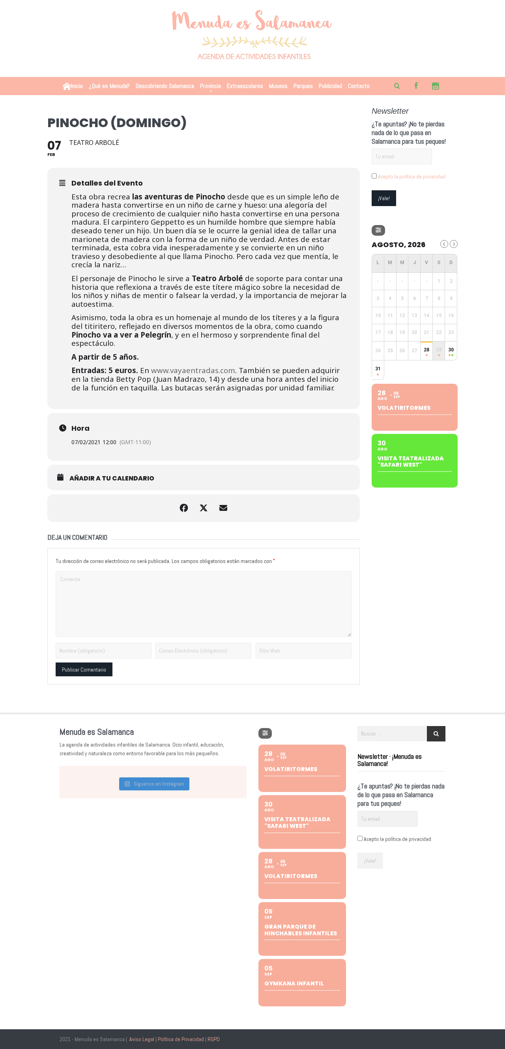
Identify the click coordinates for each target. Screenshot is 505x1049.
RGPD (214, 1039)
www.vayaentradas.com (193, 370)
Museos (278, 86)
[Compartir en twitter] (203, 508)
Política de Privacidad (181, 1039)
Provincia (210, 86)
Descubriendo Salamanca (165, 86)
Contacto (359, 86)
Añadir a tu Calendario (111, 478)
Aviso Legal (141, 1039)
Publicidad (330, 86)
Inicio (77, 86)
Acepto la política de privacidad (411, 176)
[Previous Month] (444, 244)
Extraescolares (245, 86)
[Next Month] (454, 244)
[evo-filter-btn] (378, 230)
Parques (303, 86)
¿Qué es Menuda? (109, 86)
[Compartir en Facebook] (184, 508)
